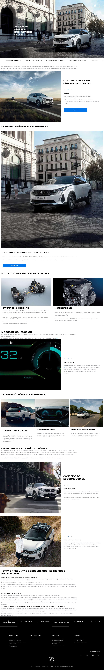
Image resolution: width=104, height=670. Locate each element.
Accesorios (54, 643)
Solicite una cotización (57, 640)
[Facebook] (81, 655)
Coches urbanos (12, 643)
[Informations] (57, 338)
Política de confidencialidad (80, 642)
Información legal (78, 640)
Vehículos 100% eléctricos (15, 640)
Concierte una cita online (58, 639)
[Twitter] (87, 655)
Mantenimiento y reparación (58, 645)
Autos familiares (13, 646)
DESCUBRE (77, 636)
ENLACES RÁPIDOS (35, 636)
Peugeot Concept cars (79, 639)
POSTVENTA (55, 636)
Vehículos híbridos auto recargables (17, 642)
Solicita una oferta (34, 639)
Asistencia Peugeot (56, 642)
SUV (10, 645)
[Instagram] (93, 655)
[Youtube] (99, 655)
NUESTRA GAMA (13, 636)
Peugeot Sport (12, 639)
